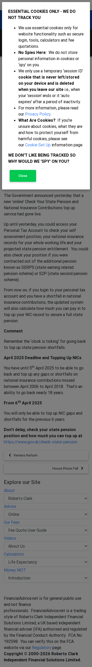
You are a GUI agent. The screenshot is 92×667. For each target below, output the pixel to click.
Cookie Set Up (38, 144)
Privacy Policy (37, 114)
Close (22, 176)
